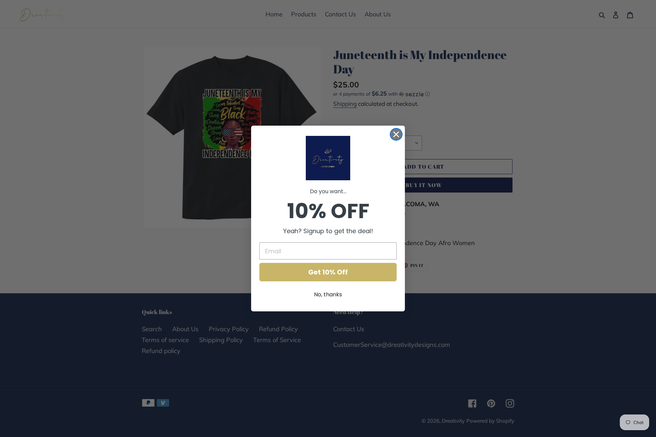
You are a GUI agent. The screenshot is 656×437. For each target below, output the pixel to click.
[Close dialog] (396, 134)
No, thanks (328, 294)
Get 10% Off (328, 272)
